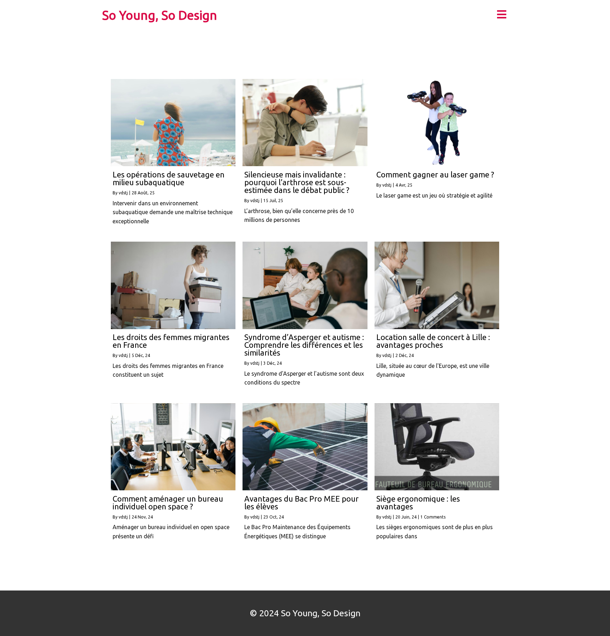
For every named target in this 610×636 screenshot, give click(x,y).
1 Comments (432, 517)
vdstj (123, 192)
